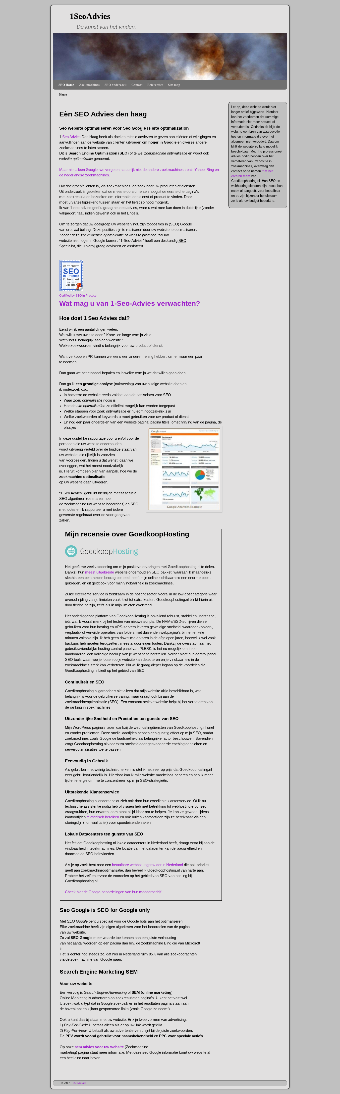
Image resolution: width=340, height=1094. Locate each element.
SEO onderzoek (115, 85)
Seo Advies (71, 137)
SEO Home (66, 85)
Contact (136, 85)
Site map (174, 85)
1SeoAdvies (90, 16)
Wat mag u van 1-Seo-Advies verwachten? (129, 303)
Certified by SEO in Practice (78, 295)
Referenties (155, 85)
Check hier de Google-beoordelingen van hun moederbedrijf (113, 892)
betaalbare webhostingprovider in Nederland (147, 865)
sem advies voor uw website (99, 1047)
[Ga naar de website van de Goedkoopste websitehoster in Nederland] (101, 556)
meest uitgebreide (99, 572)
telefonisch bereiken (103, 817)
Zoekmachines (89, 85)
